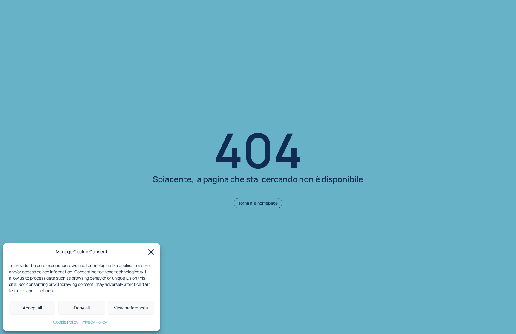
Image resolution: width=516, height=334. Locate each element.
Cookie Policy (65, 322)
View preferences (131, 307)
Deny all (82, 307)
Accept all (32, 307)
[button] (151, 252)
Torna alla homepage (258, 203)
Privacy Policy (94, 322)
